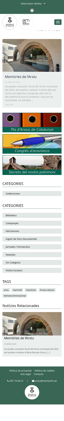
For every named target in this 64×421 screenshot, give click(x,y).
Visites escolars (14, 270)
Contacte (38, 374)
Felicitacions (12, 231)
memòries (31, 289)
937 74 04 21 (16, 380)
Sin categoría (13, 262)
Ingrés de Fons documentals (21, 238)
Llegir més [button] (9, 104)
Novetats (10, 254)
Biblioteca (11, 215)
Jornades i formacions (18, 246)
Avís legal (26, 374)
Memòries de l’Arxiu (21, 76)
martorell (17, 289)
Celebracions (13, 193)
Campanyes (12, 223)
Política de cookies (45, 370)
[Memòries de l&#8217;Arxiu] (32, 323)
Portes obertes (47, 289)
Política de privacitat (20, 370)
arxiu (6, 289)
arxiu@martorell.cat (45, 380)
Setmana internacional (15, 295)
